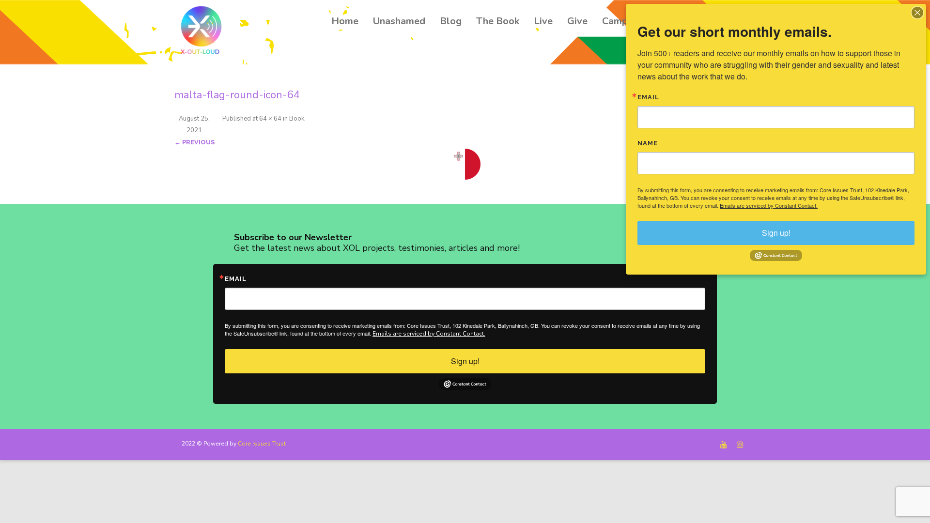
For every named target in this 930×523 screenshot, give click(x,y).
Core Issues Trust (262, 443)
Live (543, 21)
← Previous (194, 142)
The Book (497, 21)
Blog (451, 21)
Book (296, 118)
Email (236, 279)
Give (577, 21)
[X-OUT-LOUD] (203, 31)
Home (344, 21)
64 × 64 (270, 118)
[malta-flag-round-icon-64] (465, 164)
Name (647, 143)
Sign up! (465, 361)
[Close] (917, 12)
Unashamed (399, 21)
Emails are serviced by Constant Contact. (428, 334)
